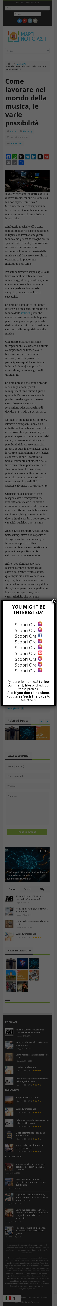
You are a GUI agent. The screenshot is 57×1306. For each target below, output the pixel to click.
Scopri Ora (26, 624)
